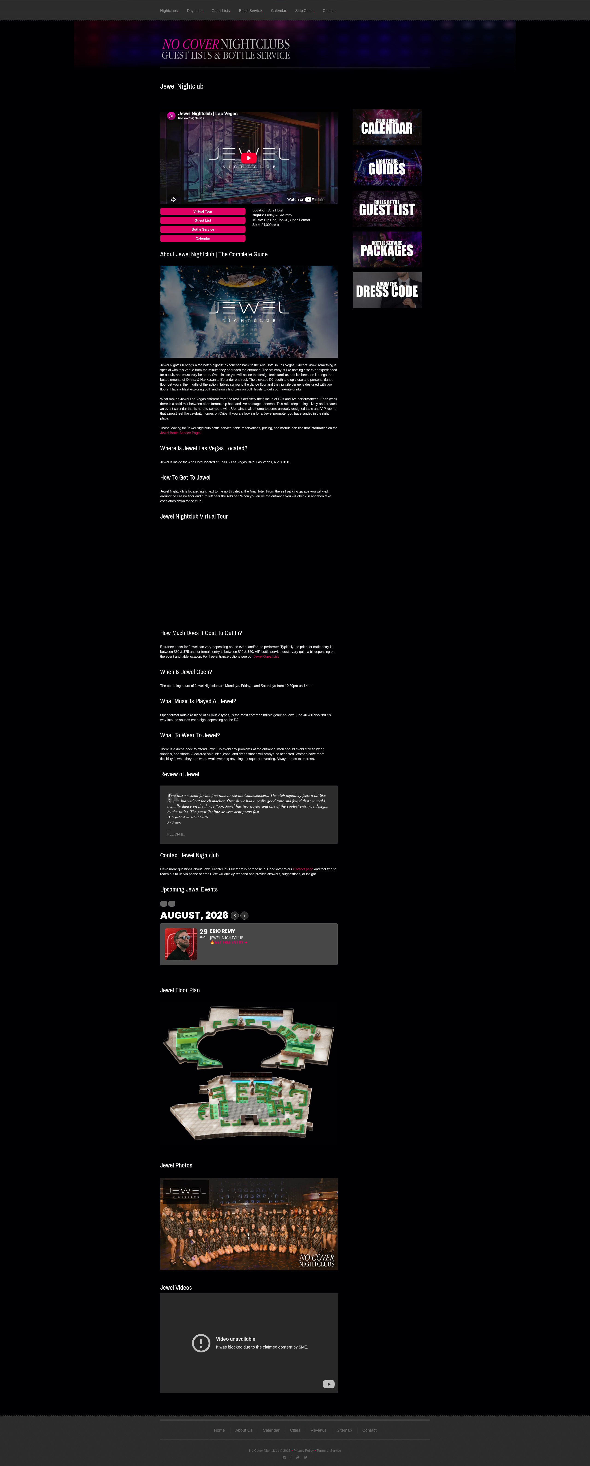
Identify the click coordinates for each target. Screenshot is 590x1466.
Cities (295, 1430)
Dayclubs (194, 11)
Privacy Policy (304, 1450)
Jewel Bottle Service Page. (180, 433)
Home (219, 1430)
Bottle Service (250, 11)
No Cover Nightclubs (264, 1450)
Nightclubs (169, 11)
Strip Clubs (304, 11)
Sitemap (344, 1430)
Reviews (318, 1430)
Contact (329, 11)
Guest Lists (221, 11)
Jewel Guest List (266, 656)
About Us (243, 1430)
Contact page (303, 869)
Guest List (203, 220)
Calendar (278, 11)
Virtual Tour (202, 211)
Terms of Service (329, 1450)
